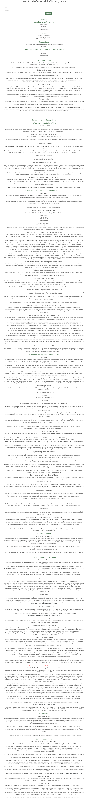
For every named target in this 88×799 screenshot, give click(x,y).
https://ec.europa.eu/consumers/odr (67, 63)
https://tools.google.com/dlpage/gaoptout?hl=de (44, 603)
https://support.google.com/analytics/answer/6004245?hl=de (44, 615)
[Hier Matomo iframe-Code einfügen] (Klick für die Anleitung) (44, 665)
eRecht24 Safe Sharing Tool (16, 540)
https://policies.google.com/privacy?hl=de (44, 704)
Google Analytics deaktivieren (64, 611)
